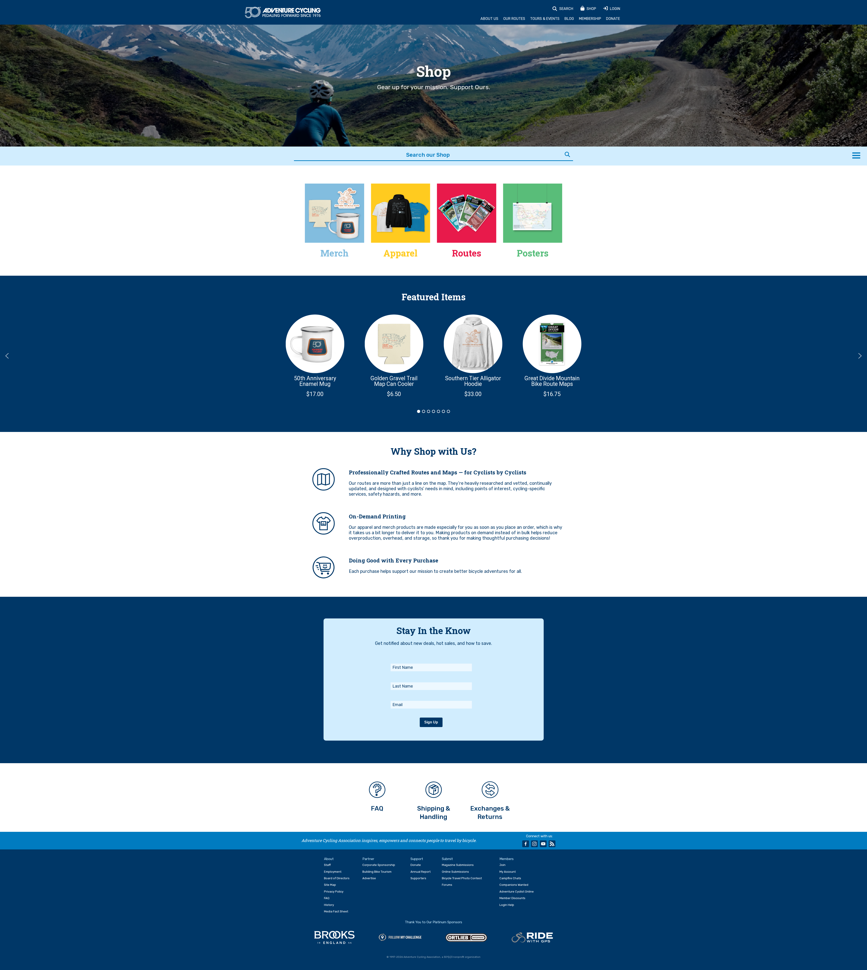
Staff (327, 865)
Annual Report (420, 871)
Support (416, 859)
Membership (590, 18)
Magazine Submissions (458, 865)
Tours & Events (544, 18)
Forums (447, 884)
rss (552, 843)
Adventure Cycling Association (283, 13)
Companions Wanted (513, 884)
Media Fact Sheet (336, 911)
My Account (507, 871)
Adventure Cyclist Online (516, 891)
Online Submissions (455, 871)
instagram (534, 843)
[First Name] (431, 657)
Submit (447, 859)
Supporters (418, 878)
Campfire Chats (510, 878)
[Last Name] (431, 676)
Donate (613, 18)
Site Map (330, 884)
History (329, 905)
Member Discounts (512, 898)
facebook (525, 843)
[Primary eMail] (431, 694)
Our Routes (514, 18)
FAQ (326, 898)
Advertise (369, 878)
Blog (569, 18)
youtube (543, 843)
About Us (489, 18)
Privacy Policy (333, 891)
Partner (368, 859)
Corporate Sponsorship (378, 865)
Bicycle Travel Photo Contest (462, 878)
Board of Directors (337, 878)
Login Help (506, 905)
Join (502, 865)
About (329, 859)
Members (506, 859)
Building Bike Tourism (377, 871)
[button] (315, 355)
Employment (332, 871)
